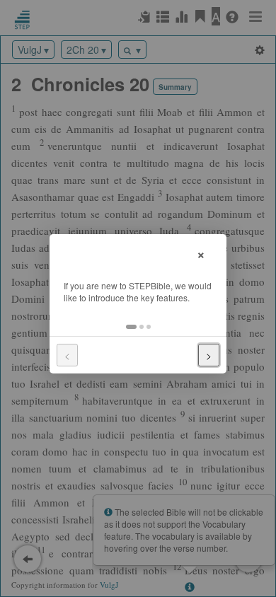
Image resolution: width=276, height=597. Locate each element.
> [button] (209, 355)
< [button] (67, 355)
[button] (131, 327)
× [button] (201, 253)
